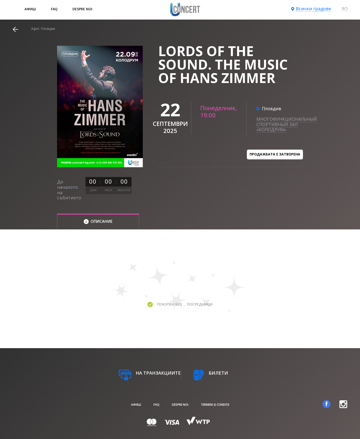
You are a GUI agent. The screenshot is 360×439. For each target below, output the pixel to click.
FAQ (54, 9)
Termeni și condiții (215, 405)
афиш (30, 9)
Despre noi (82, 9)
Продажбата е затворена (275, 154)
